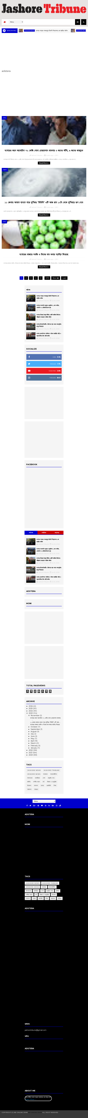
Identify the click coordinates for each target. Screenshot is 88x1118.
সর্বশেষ (31, 533)
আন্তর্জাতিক (53, 774)
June (33, 736)
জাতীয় (29, 782)
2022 (31, 750)
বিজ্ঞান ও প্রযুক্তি (51, 782)
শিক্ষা (55, 785)
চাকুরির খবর (51, 778)
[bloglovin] (42, 805)
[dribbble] (45, 805)
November (35, 715)
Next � (56, 278)
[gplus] (34, 805)
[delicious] (60, 805)
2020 (31, 755)
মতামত (36, 785)
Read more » (44, 163)
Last (64, 278)
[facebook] (27, 805)
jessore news (33, 774)
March (33, 743)
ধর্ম (43, 782)
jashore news (67, 30)
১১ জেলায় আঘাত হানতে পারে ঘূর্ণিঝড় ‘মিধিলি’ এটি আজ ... (45, 722)
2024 (31, 711)
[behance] (52, 805)
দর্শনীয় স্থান (36, 782)
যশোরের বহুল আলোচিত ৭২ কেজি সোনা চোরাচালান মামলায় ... (45, 719)
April (33, 741)
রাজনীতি (49, 785)
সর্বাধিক (44, 533)
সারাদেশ (5, 170)
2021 (31, 753)
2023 (31, 713)
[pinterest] (38, 805)
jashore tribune (52, 770)
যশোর (4, 118)
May (33, 739)
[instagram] (56, 805)
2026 (31, 706)
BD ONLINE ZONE (35, 1112)
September (35, 729)
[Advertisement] (44, 51)
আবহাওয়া (29, 778)
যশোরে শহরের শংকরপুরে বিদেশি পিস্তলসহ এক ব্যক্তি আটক (37, 31)
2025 (31, 708)
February (34, 746)
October (34, 727)
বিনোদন (29, 785)
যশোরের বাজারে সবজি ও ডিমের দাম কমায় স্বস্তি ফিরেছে (43, 254)
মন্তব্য (57, 533)
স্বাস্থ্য (36, 789)
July (32, 734)
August (34, 731)
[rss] (49, 805)
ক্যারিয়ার (37, 778)
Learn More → (30, 1099)
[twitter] (30, 805)
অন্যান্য (45, 774)
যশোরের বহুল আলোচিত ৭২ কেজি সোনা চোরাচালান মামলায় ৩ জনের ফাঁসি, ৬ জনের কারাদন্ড (44, 150)
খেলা (44, 778)
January (34, 748)
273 (47, 278)
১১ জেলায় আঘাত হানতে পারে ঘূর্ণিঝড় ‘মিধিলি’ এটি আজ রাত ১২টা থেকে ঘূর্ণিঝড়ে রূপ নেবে (44, 202)
